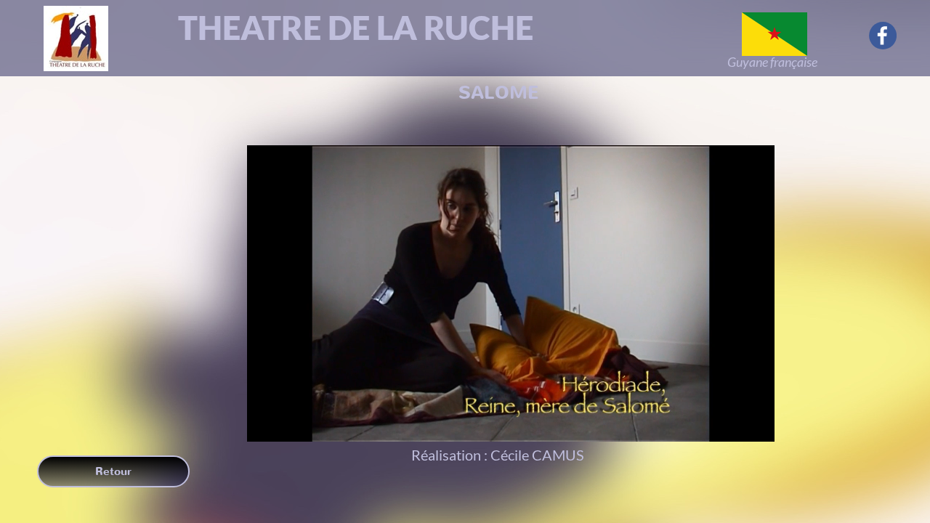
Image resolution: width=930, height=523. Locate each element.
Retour (113, 471)
